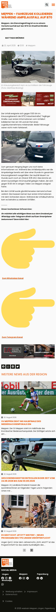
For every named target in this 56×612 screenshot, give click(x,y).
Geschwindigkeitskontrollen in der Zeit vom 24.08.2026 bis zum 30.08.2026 (28, 479)
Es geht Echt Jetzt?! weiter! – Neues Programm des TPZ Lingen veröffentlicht (25, 536)
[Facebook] (2, 578)
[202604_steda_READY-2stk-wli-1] (28, 105)
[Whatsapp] (2, 584)
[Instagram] (6, 578)
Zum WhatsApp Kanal (12, 278)
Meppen (31, 45)
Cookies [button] (8, 601)
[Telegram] (10, 578)
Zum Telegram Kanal (12, 337)
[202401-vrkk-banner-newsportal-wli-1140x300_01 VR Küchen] (28, 357)
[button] (47, 5)
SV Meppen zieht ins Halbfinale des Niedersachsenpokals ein (21, 423)
